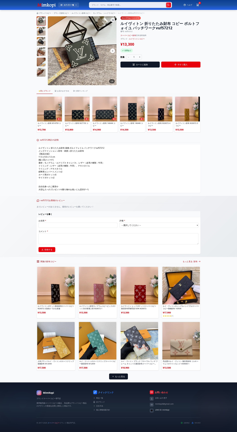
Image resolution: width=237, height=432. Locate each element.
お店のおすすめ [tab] (63, 91)
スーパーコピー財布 (128, 35)
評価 (122, 220)
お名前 (42, 220)
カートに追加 (142, 64)
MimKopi (48, 392)
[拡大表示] (113, 20)
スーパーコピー (54, 423)
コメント (43, 231)
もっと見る (120, 376)
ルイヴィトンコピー (137, 39)
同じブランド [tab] (45, 91)
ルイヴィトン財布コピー (81, 13)
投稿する (48, 249)
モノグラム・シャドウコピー (104, 13)
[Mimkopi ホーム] (46, 5)
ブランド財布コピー (61, 13)
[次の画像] (112, 50)
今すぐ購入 (183, 64)
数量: (122, 57)
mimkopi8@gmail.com (164, 404)
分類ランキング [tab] (82, 91)
